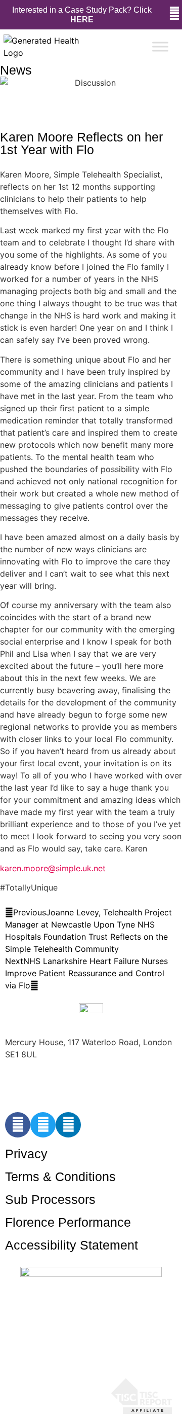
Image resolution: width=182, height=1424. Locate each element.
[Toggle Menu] (160, 47)
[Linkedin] (68, 1124)
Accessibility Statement (71, 1245)
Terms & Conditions (60, 1176)
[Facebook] (17, 1124)
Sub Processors (50, 1199)
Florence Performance (68, 1222)
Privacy (26, 1154)
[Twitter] (43, 1124)
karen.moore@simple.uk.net (53, 868)
